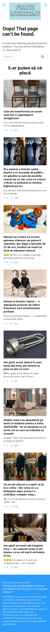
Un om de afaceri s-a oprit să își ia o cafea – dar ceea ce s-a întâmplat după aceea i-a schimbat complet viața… (24, 489)
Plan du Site (23, 588)
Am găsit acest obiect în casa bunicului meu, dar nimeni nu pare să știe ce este (23, 366)
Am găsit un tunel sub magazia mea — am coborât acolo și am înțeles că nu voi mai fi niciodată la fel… (24, 550)
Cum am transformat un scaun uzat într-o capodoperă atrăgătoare (23, 115)
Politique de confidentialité (18, 585)
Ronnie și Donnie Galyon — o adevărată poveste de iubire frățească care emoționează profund (22, 306)
